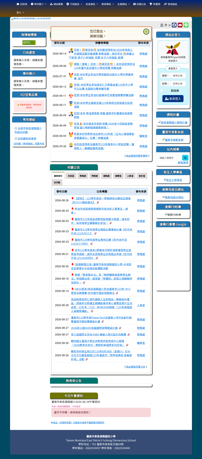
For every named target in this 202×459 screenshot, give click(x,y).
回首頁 (23, 4)
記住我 (175, 90)
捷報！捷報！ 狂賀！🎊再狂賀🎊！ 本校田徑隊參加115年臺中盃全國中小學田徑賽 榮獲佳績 (104, 66)
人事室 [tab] (130, 175)
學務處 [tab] (95, 175)
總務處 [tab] (106, 175)
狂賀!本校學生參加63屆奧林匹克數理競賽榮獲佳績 (104, 95)
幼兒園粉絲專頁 (27, 138)
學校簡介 (39, 4)
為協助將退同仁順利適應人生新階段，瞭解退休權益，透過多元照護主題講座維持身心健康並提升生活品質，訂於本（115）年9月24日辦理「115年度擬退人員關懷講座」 (101, 305)
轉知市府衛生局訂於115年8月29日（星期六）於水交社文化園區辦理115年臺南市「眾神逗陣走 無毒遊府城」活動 (101, 355)
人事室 (141, 305)
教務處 (143, 76)
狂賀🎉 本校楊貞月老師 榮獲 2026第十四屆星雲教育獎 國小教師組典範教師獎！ (103, 125)
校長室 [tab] (71, 175)
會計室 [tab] (142, 175)
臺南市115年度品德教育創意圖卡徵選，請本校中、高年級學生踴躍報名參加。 (100, 221)
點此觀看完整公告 (135, 366)
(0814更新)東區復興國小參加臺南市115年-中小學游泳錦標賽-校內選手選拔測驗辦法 (101, 291)
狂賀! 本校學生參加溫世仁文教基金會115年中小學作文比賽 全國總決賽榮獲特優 (103, 86)
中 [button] (166, 25)
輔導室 (143, 136)
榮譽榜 (156, 4)
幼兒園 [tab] (57, 182)
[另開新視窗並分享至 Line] (186, 25)
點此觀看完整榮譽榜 (137, 155)
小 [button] (169, 24)
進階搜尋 (183, 162)
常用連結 (172, 4)
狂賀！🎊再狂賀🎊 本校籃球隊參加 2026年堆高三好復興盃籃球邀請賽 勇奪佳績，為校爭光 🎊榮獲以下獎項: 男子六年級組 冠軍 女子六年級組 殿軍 (101, 53)
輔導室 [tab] (118, 175)
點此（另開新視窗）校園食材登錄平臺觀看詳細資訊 (78, 422)
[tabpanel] (100, 279)
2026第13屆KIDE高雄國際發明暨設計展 (94, 328)
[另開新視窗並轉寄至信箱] (180, 25)
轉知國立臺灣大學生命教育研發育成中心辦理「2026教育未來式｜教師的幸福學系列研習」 (98, 343)
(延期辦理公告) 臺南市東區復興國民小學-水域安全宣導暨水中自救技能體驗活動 (101, 266)
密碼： (165, 83)
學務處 (143, 53)
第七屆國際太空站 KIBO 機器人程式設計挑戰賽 (98, 334)
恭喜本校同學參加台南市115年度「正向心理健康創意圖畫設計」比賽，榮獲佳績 (104, 136)
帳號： (165, 75)
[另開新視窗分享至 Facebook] (174, 25)
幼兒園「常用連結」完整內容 (29, 143)
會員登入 (175, 98)
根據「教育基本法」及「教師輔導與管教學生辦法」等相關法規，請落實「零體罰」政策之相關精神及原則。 (101, 278)
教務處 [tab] (83, 175)
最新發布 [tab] (58, 175)
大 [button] (161, 24)
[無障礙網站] (28, 42)
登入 (19, 12)
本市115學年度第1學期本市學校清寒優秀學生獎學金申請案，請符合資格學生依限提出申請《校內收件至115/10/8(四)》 (101, 254)
